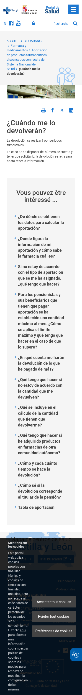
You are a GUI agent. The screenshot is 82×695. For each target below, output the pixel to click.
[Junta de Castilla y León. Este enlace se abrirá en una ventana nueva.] (29, 10)
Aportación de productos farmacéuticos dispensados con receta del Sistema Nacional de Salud (27, 59)
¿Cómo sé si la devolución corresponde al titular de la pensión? (40, 491)
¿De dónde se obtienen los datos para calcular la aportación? (41, 222)
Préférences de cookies (53, 631)
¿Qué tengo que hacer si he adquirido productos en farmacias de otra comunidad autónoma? (40, 444)
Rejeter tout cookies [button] (53, 616)
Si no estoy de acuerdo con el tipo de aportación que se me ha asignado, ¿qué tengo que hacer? (40, 275)
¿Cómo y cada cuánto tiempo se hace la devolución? (37, 469)
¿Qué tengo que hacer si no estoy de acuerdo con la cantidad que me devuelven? (40, 388)
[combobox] (61, 23)
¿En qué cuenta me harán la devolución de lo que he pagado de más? (41, 363)
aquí (23, 630)
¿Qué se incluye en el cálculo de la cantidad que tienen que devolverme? (38, 416)
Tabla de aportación (36, 507)
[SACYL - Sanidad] (10, 10)
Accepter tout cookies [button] (54, 602)
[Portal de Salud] (52, 9)
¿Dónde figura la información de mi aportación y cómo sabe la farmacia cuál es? (40, 247)
